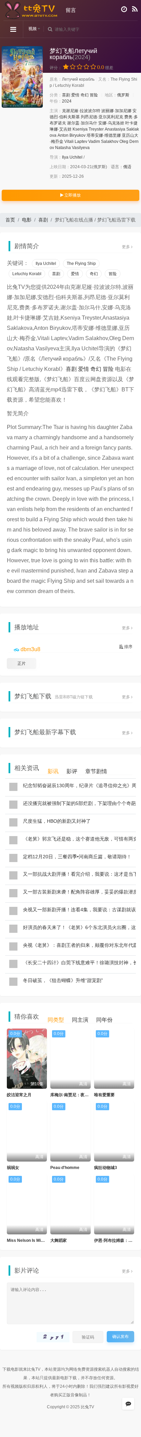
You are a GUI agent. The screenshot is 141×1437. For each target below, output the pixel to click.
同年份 (104, 1020)
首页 (10, 220)
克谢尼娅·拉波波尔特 (81, 110)
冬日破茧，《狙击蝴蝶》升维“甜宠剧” (63, 980)
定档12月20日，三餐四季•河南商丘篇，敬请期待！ (77, 856)
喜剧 (66, 95)
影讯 (53, 771)
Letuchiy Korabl (26, 273)
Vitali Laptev (75, 141)
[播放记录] (124, 9)
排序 (127, 646)
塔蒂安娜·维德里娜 (104, 135)
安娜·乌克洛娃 (111, 123)
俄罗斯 (123, 95)
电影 (26, 220)
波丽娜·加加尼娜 (116, 110)
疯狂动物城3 (105, 1167)
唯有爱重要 (104, 1094)
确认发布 (120, 1336)
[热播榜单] (135, 9)
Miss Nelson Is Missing (29, 1240)
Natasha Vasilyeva (72, 147)
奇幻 (84, 95)
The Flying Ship (81, 263)
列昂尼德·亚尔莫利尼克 (102, 117)
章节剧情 (96, 771)
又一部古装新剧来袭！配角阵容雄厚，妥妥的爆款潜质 (80, 892)
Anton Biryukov (71, 135)
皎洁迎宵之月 (19, 1094)
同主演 (80, 1020)
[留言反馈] (128, 1404)
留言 (71, 10)
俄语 (127, 166)
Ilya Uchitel (72, 157)
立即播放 (72, 195)
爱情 (75, 95)
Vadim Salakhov (103, 141)
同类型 (56, 1020)
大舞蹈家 (58, 1240)
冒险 (94, 95)
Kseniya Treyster (88, 129)
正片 (21, 663)
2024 (67, 101)
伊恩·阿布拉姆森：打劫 (115, 1240)
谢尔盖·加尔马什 (82, 123)
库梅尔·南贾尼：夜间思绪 (73, 1094)
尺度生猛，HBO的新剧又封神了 (57, 821)
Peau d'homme (64, 1167)
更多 (126, 246)
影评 (71, 771)
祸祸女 (13, 1167)
